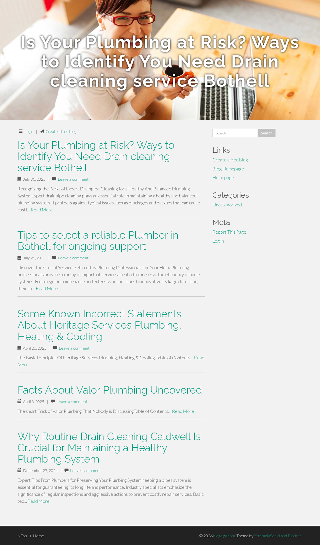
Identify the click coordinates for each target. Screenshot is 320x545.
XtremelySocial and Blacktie (278, 535)
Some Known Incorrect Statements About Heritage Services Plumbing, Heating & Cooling (100, 325)
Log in (218, 241)
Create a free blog (61, 131)
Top (23, 535)
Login (28, 131)
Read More (42, 209)
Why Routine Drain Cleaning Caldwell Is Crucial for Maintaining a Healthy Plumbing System (109, 447)
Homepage (223, 177)
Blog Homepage (228, 168)
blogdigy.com (224, 535)
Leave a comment (73, 179)
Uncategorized (227, 204)
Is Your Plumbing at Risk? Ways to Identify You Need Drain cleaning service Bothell (96, 156)
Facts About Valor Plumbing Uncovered (110, 390)
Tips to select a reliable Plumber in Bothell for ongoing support (98, 240)
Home (38, 535)
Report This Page (229, 232)
